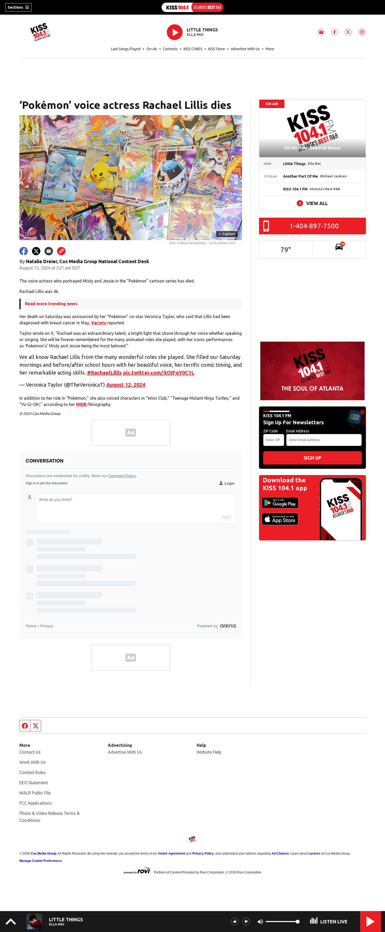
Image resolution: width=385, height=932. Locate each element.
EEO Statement (33, 782)
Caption (227, 234)
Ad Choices (280, 853)
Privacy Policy (203, 853)
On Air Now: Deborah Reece (312, 147)
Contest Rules (32, 772)
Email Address (297, 431)
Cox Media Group (43, 853)
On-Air (151, 49)
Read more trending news (51, 303)
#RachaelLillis (104, 373)
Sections (15, 7)
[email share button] (49, 251)
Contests (170, 49)
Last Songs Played (126, 49)
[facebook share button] (23, 251)
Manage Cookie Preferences (40, 861)
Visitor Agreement (171, 853)
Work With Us (32, 762)
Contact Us (30, 752)
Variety (99, 322)
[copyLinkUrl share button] (61, 251)
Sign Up (312, 457)
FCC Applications (35, 803)
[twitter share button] (36, 251)
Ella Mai (195, 34)
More (270, 49)
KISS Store (216, 49)
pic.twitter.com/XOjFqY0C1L (158, 373)
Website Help (209, 752)
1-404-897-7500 (314, 226)
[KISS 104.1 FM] (192, 7)
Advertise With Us (245, 49)
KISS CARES (193, 49)
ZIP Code (270, 431)
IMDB (81, 404)
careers (314, 853)
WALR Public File (35, 792)
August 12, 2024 (125, 385)
